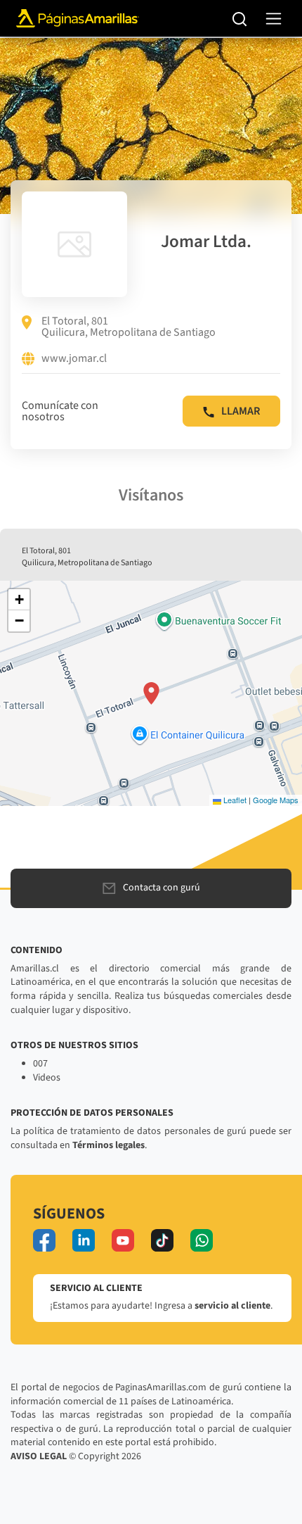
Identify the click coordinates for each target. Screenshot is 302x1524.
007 (40, 1064)
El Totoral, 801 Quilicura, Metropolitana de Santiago (128, 326)
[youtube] (123, 1240)
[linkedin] (83, 1240)
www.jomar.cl (74, 359)
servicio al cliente (232, 1306)
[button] (151, 693)
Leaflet (234, 799)
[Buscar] (240, 18)
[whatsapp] (201, 1240)
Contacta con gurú (161, 888)
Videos (46, 1078)
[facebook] (44, 1240)
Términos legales (108, 1145)
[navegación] (273, 18)
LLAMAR (240, 411)
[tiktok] (162, 1240)
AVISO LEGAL (39, 1456)
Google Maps (275, 799)
